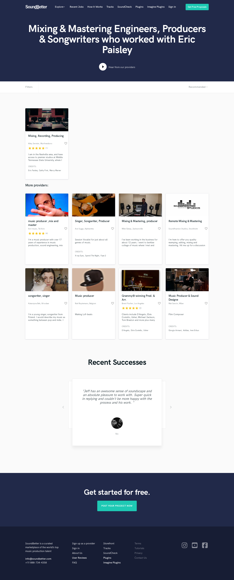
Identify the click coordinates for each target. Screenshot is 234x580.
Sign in (172, 6)
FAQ (74, 562)
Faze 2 (103, 256)
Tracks (110, 6)
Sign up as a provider (83, 543)
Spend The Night (92, 256)
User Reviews (79, 557)
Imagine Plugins (156, 6)
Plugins (139, 6)
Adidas (186, 330)
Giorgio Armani (175, 330)
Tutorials (139, 548)
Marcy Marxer (55, 170)
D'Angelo (125, 330)
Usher (145, 330)
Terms (138, 543)
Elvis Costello (136, 330)
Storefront (108, 543)
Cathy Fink (43, 170)
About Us (77, 553)
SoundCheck (124, 6)
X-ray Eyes (79, 256)
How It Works (95, 6)
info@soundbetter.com (38, 558)
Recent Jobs (77, 6)
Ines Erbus (194, 330)
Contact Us (141, 557)
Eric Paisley (33, 170)
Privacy (138, 553)
